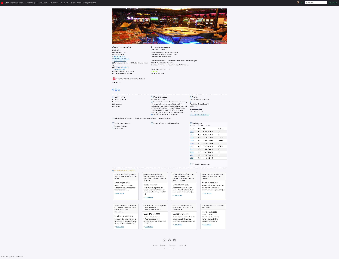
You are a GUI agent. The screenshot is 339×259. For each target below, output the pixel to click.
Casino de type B (119, 69)
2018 (192, 138)
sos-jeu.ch (182, 245)
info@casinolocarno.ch (121, 59)
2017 (192, 135)
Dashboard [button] (54, 3)
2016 (192, 132)
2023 (192, 152)
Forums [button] (65, 3)
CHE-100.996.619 (122, 67)
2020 (192, 143)
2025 (192, 158)
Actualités (44, 3)
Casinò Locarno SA (120, 61)
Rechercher (333, 3)
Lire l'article (120, 193)
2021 (192, 146)
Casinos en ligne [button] (31, 3)
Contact (163, 245)
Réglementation (90, 3)
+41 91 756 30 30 (119, 57)
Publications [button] (76, 3)
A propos (172, 245)
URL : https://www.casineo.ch (199, 115)
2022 (192, 149)
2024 (192, 155)
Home (7, 3)
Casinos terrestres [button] (16, 3)
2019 (192, 141)
